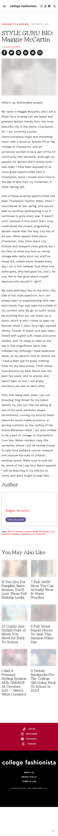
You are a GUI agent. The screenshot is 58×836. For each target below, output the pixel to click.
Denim (35, 532)
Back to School (15, 532)
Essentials (44, 532)
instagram (31, 734)
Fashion (6, 24)
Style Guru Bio (20, 24)
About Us (29, 772)
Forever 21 (15, 534)
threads (31, 744)
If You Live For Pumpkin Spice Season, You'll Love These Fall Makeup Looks (14, 589)
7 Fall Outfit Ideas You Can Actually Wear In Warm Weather (42, 589)
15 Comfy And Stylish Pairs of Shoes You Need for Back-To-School (14, 634)
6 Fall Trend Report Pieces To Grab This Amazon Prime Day (42, 634)
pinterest (31, 739)
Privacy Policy (29, 777)
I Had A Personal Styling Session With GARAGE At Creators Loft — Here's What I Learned (14, 682)
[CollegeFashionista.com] (23, 6)
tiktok (31, 729)
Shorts (25, 534)
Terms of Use (29, 781)
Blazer (27, 532)
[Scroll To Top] (53, 831)
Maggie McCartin (12, 47)
